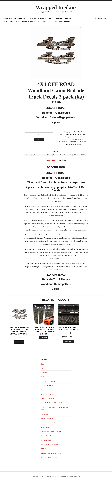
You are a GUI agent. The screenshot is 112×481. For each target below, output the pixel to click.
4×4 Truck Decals (11, 21)
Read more (44, 337)
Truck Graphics (63, 142)
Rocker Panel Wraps (64, 18)
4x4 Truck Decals (76, 132)
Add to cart (39, 139)
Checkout (44, 373)
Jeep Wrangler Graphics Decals (50, 444)
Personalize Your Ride (48, 394)
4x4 (64, 134)
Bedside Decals (71, 134)
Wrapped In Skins (56, 7)
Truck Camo (79, 139)
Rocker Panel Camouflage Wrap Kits (52, 423)
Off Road (65, 137)
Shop (42, 364)
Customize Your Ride (47, 398)
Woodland (72, 142)
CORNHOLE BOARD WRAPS (51, 431)
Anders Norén (75, 476)
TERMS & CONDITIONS (49, 381)
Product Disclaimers (47, 418)
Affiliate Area (45, 414)
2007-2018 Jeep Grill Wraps (15, 18)
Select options (68, 341)
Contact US (44, 390)
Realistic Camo (74, 137)
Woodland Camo (82, 142)
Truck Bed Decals (68, 139)
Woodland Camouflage (73, 144)
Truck (81, 137)
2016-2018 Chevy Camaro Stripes (51, 453)
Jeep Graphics (44, 21)
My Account (44, 377)
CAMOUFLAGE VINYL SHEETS (52, 403)
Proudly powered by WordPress (43, 476)
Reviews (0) (62, 160)
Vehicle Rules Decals (61, 21)
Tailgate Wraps (28, 21)
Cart (42, 368)
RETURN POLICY (47, 385)
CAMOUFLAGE (82, 134)
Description (50, 160)
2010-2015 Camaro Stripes (40, 18)
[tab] (50, 160)
